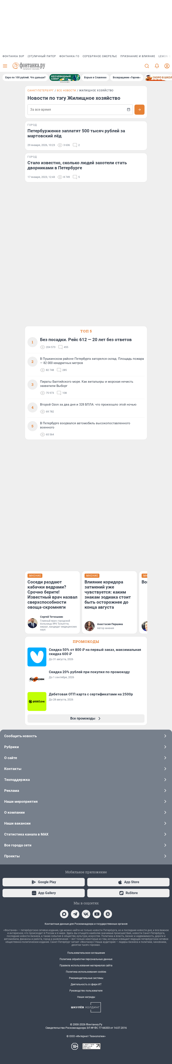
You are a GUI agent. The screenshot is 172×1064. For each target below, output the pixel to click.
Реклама (11, 790)
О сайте (10, 758)
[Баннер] (64, 77)
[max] (64, 914)
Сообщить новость (20, 736)
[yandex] (108, 914)
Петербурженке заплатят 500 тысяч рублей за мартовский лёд (76, 133)
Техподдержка (17, 780)
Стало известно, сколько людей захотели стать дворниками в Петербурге (77, 165)
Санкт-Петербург (40, 90)
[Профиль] (167, 66)
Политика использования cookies (86, 971)
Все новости (66, 90)
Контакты (12, 769)
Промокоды (86, 641)
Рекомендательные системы (86, 978)
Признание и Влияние (137, 56)
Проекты (12, 856)
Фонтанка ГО (69, 56)
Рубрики (11, 747)
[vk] (86, 914)
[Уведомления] (157, 66)
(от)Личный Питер (42, 56)
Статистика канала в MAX (26, 834)
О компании (14, 812)
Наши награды (86, 997)
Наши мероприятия (21, 801)
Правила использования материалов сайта (86, 965)
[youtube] (97, 914)
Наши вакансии (17, 823)
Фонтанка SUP (13, 56)
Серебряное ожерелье (100, 56)
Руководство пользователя (86, 990)
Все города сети (17, 845)
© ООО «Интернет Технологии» (86, 1036)
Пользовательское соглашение (86, 952)
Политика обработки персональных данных (86, 959)
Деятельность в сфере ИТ (86, 984)
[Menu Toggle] (5, 66)
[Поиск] (147, 66)
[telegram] (75, 914)
